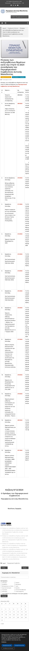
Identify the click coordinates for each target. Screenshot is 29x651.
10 (2, 612)
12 (10, 612)
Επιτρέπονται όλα (7, 645)
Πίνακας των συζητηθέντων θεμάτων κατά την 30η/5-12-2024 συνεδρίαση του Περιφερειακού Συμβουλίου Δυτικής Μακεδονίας (5, 568)
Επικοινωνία (8, 3)
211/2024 (19, 204)
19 (10, 614)
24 (2, 617)
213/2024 (19, 254)
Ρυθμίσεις (3, 642)
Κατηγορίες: (4, 581)
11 (6, 612)
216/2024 (19, 307)
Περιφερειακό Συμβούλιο (13, 563)
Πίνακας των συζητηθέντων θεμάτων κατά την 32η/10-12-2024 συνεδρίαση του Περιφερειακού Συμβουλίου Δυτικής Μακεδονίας (25, 568)
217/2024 (19, 339)
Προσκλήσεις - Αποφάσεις (19, 77)
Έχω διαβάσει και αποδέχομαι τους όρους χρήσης (14, 593)
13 (14, 612)
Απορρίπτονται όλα (19, 645)
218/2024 (19, 375)
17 (2, 614)
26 (10, 617)
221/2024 (19, 450)
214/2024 (19, 271)
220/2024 (19, 420)
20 (14, 614)
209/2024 (19, 103)
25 (6, 617)
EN (23, 3)
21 (18, 614)
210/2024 (19, 178)
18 (6, 614)
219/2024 (19, 393)
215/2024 (19, 291)
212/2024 (19, 234)
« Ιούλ (2, 623)
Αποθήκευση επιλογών (8, 648)
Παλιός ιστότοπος (17, 3)
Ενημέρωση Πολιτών (6, 77)
